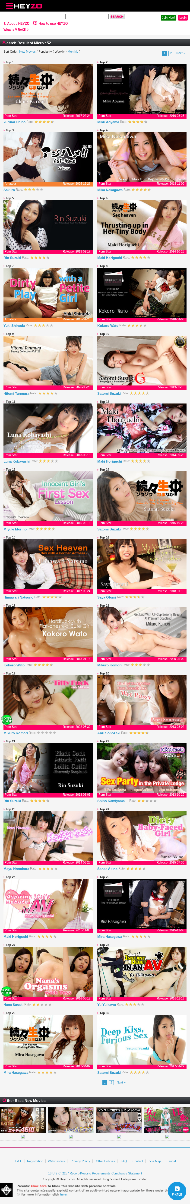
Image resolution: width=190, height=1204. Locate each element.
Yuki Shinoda (14, 326)
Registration (35, 1161)
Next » (180, 53)
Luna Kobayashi (17, 461)
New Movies (27, 51)
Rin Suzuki (12, 258)
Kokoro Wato (108, 326)
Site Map (155, 1161)
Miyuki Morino (15, 529)
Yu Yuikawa (107, 1005)
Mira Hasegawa (110, 937)
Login (183, 17)
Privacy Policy (80, 1161)
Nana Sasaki (13, 1005)
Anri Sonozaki (109, 733)
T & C (18, 1161)
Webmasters (56, 1161)
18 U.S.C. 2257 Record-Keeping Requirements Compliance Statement (95, 1173)
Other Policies (105, 1161)
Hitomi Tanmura (16, 393)
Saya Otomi (107, 597)
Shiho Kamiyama (112, 801)
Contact (138, 1161)
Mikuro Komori (110, 665)
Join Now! (168, 17)
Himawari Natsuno (18, 597)
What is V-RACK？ (16, 29)
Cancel (171, 1161)
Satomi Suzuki (109, 393)
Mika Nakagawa (110, 190)
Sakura (9, 190)
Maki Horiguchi (110, 258)
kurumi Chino (14, 122)
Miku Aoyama (108, 122)
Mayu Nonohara (16, 869)
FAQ (124, 1161)
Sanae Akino (107, 869)
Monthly (73, 51)
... (127, 801)
